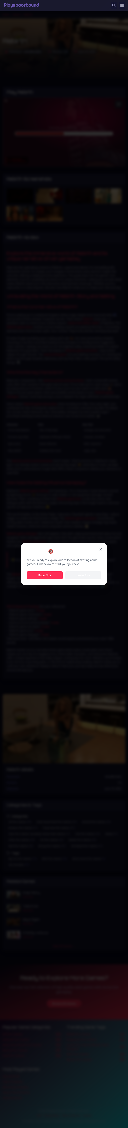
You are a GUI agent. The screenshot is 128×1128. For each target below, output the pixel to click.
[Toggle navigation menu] (122, 5)
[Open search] (114, 5)
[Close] (100, 549)
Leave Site (83, 575)
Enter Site (44, 575)
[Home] (21, 5)
